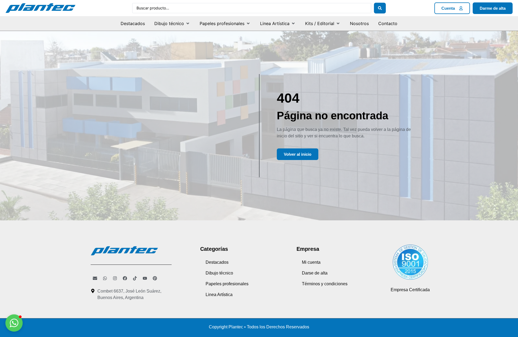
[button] (172, 23)
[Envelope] (95, 278)
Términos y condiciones (324, 284)
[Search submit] (380, 8)
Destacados (217, 262)
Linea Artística (219, 294)
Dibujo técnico (219, 273)
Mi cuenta (311, 262)
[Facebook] (125, 278)
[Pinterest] (155, 278)
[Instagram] (115, 278)
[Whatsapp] (105, 278)
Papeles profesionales (227, 284)
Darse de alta (315, 273)
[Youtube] (145, 278)
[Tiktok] (135, 278)
